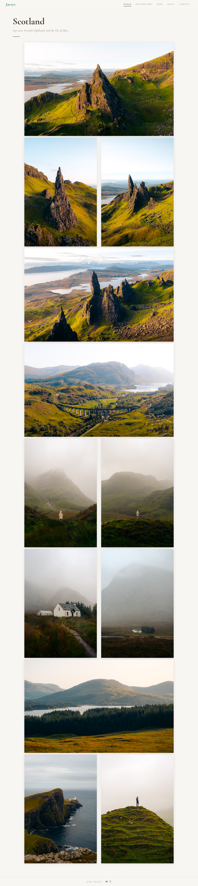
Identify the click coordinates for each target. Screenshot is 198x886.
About (171, 4)
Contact (185, 4)
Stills (127, 4)
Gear (160, 4)
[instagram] (110, 881)
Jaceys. (11, 4)
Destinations (144, 4)
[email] (107, 881)
